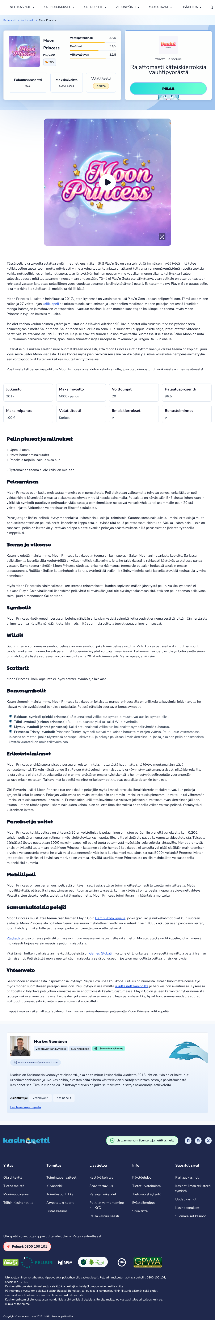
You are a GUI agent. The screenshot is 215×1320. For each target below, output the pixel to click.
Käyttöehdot (141, 1177)
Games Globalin (101, 953)
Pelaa (168, 88)
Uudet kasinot (186, 1199)
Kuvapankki (54, 1186)
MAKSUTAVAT (158, 7)
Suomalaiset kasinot (190, 1216)
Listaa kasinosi (57, 1211)
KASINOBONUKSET (57, 7)
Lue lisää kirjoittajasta (25, 1107)
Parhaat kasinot (187, 1177)
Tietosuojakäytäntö (146, 1194)
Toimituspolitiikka (59, 1194)
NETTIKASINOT (20, 7)
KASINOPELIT (93, 7)
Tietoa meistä (13, 1186)
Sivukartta (140, 1211)
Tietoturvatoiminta (146, 1186)
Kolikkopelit (27, 20)
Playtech (13, 938)
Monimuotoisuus (16, 1194)
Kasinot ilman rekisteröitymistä (193, 1188)
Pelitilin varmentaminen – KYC (106, 1205)
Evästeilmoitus (143, 1202)
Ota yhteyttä (12, 1177)
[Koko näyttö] (162, 236)
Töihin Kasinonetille (18, 1202)
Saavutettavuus (101, 1186)
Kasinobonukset (187, 1207)
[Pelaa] (107, 182)
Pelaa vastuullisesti (104, 1216)
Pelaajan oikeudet (102, 1194)
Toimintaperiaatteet (61, 1177)
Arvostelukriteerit (60, 1202)
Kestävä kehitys (101, 1177)
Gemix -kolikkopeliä (110, 918)
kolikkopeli (51, 304)
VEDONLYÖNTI (126, 7)
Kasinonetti (9, 20)
